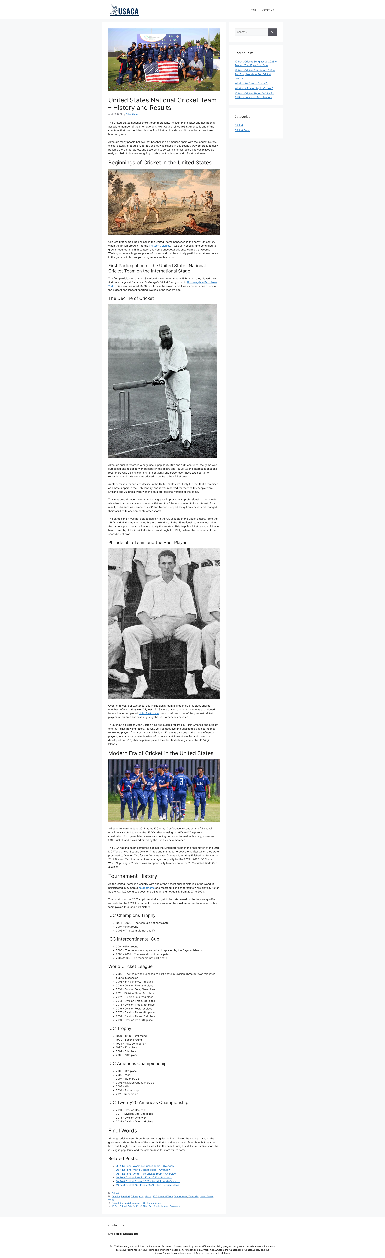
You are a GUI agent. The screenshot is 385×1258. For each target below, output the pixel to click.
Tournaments (180, 1196)
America (116, 1196)
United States (206, 1196)
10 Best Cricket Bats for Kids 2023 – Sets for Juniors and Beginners (146, 1206)
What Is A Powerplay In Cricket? (254, 88)
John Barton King (149, 713)
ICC (155, 1196)
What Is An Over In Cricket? (251, 83)
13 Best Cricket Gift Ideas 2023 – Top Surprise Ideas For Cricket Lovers (255, 74)
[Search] (272, 32)
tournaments (147, 887)
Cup (141, 1196)
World (111, 1199)
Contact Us (268, 9)
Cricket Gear (242, 130)
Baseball (125, 1196)
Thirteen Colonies (159, 245)
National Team (165, 1196)
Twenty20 (193, 1196)
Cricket (115, 1193)
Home (253, 9)
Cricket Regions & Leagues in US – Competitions (136, 1203)
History (148, 1196)
